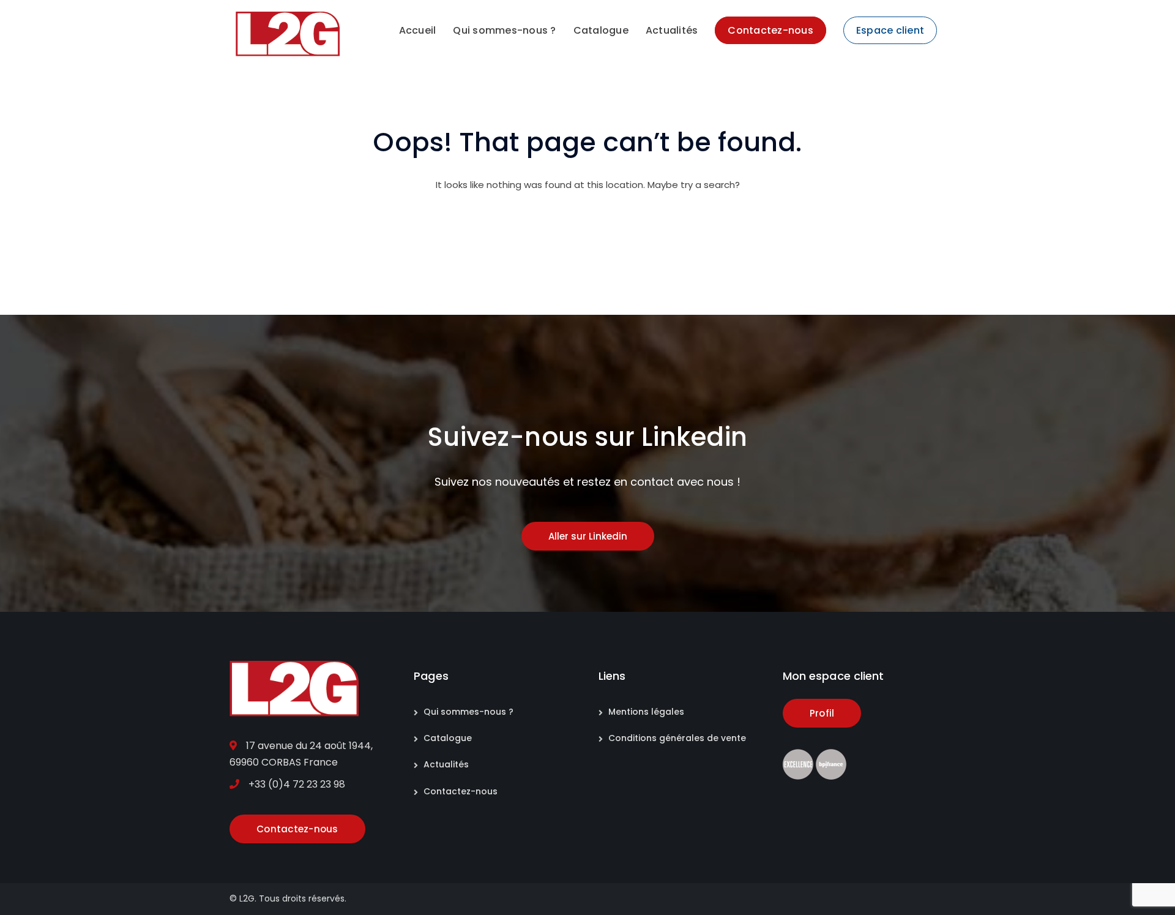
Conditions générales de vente (677, 738)
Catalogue (447, 738)
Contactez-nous (460, 791)
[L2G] (288, 33)
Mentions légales (646, 712)
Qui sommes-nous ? (468, 712)
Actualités (446, 764)
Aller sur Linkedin (587, 536)
